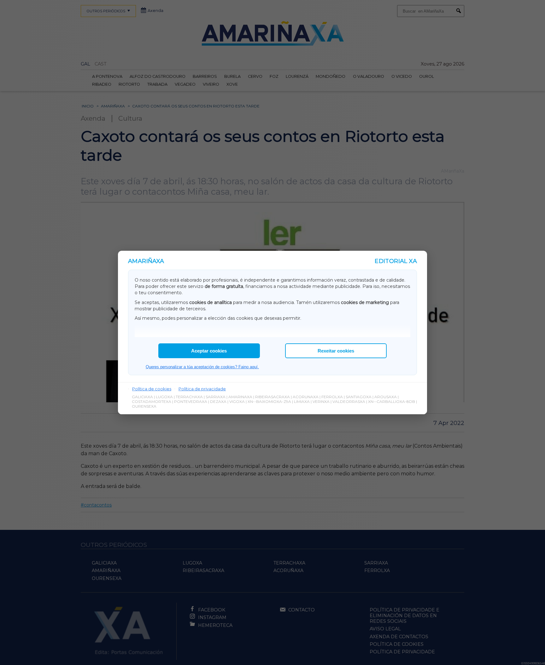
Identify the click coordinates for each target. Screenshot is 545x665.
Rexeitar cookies (336, 350)
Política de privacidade (202, 388)
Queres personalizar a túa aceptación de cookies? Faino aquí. (202, 366)
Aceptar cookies (209, 350)
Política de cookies (151, 388)
